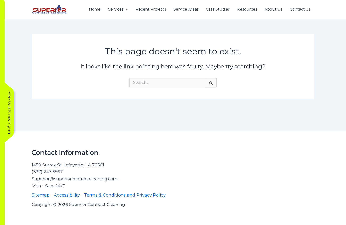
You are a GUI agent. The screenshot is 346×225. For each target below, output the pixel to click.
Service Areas (185, 9)
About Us (273, 9)
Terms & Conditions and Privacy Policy (125, 195)
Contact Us (300, 9)
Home (95, 9)
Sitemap (41, 195)
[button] (125, 9)
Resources (247, 9)
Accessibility (67, 195)
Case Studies (218, 9)
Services (115, 9)
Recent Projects (151, 9)
